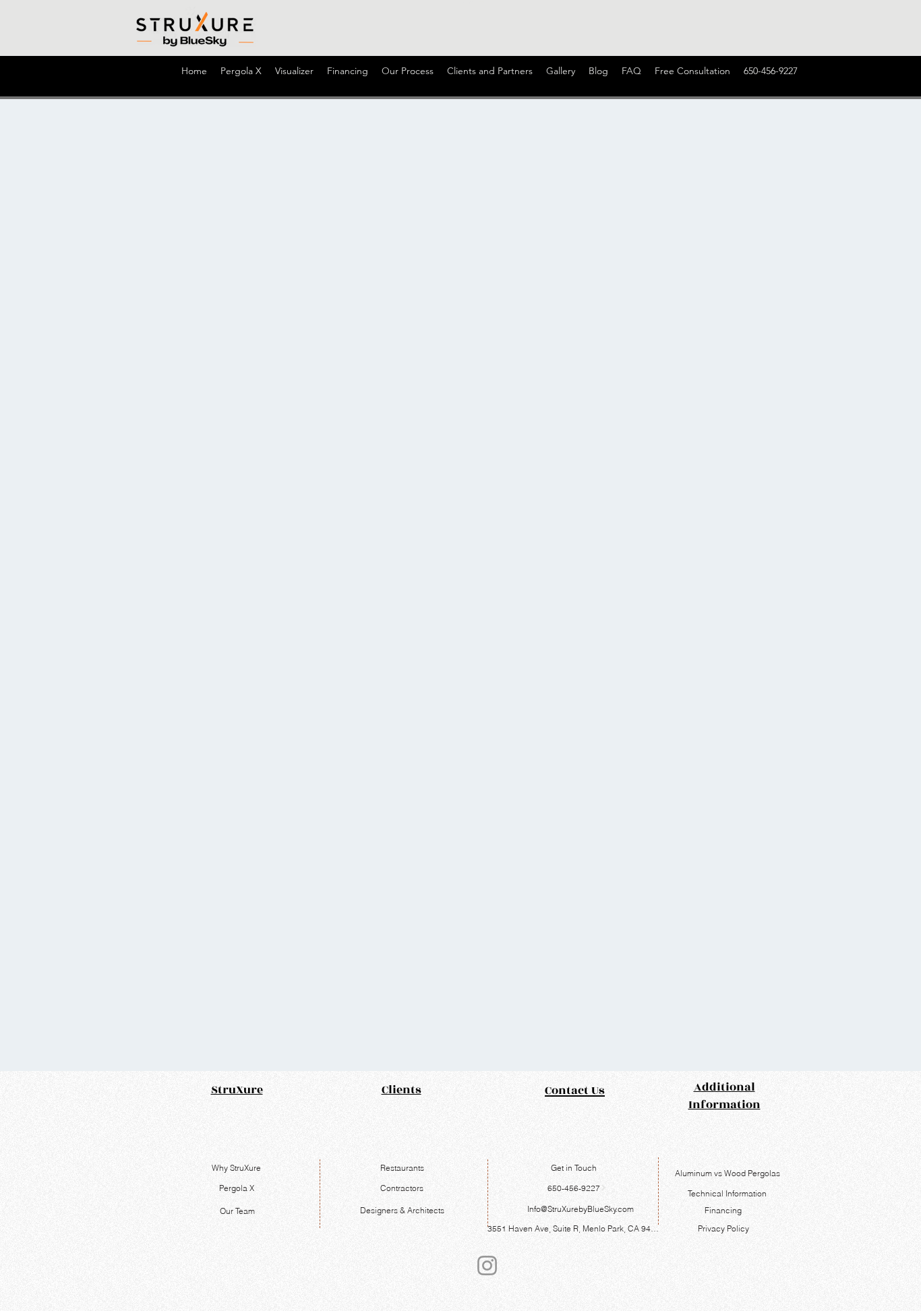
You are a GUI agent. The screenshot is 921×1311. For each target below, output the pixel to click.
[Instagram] (487, 1265)
